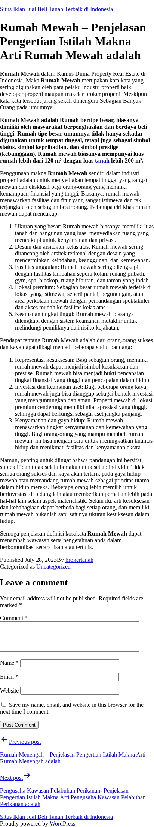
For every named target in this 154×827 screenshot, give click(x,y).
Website (9, 690)
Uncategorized (53, 566)
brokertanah (79, 560)
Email (9, 676)
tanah (102, 160)
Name (9, 663)
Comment (14, 618)
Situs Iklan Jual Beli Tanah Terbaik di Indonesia (56, 9)
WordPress (62, 823)
